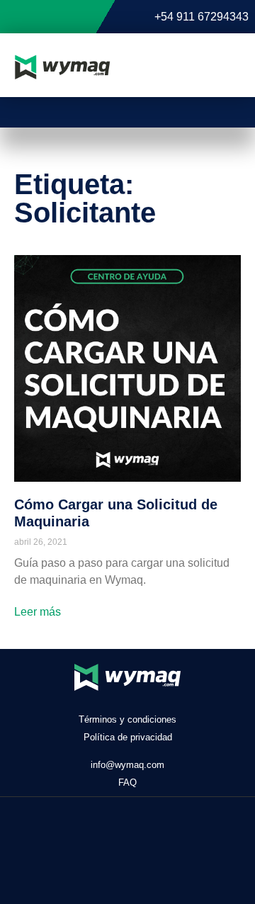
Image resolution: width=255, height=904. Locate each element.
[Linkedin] (128, 840)
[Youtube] (87, 840)
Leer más (37, 612)
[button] (221, 67)
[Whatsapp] (168, 840)
